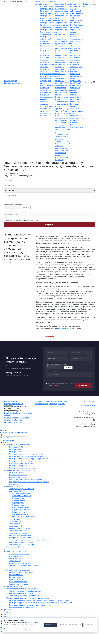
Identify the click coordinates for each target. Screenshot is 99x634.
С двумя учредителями (21, 510)
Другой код (26, 207)
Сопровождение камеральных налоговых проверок (29, 482)
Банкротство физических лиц (17, 586)
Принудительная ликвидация (20, 537)
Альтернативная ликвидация (20, 535)
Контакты (61, 404)
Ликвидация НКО (15, 526)
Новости (6, 614)
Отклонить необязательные (70, 625)
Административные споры (19, 554)
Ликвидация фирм (62, 4)
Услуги (37, 4)
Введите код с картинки (10, 210)
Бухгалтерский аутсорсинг (19, 477)
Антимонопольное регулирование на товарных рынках (62, 131)
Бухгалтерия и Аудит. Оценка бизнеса (45, 80)
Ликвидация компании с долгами (21, 542)
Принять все (50, 625)
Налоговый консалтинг (18, 475)
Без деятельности (19, 512)
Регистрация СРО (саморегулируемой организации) (47, 32)
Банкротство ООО (16, 575)
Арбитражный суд (62, 109)
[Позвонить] (3, 430)
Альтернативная (61, 25)
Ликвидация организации (19, 533)
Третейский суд (61, 111)
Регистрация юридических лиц (18, 445)
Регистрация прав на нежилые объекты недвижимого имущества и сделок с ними (75, 95)
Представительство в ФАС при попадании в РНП (62, 145)
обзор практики (63, 328)
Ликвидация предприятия (19, 531)
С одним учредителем (20, 507)
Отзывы (45, 404)
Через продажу (61, 27)
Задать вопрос (77, 82)
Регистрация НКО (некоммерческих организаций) (47, 25)
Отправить (49, 225)
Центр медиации (61, 401)
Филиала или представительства (24, 517)
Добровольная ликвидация (19, 528)
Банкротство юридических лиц (75, 6)
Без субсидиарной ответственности (76, 11)
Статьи (5, 617)
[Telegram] (5, 430)
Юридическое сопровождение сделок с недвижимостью (27, 598)
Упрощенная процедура (18, 584)
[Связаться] (1, 430)
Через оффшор (61, 30)
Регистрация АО (46, 11)
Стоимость (59, 53)
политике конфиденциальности (26, 629)
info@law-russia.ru (88, 405)
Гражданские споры (16, 556)
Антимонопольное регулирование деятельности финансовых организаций (62, 122)
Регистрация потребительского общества (47, 64)
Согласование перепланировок (21, 607)
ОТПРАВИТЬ (83, 385)
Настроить (89, 625)
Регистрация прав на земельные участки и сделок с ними (76, 108)
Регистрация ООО (47, 9)
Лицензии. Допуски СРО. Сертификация (75, 59)
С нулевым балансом (20, 514)
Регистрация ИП (46, 13)
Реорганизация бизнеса (15, 547)
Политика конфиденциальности (16, 418)
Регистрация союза (47, 76)
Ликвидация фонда (62, 90)
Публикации (49, 401)
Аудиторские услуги (47, 85)
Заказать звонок (65, 82)
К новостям (49, 336)
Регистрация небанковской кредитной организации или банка (46, 41)
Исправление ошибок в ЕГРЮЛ (21, 463)
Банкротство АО (76, 20)
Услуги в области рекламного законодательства (62, 138)
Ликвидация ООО (16, 491)
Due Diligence (14, 484)
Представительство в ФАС (19, 563)
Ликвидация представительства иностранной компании (30, 540)
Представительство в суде (16, 551)
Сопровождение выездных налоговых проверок (27, 479)
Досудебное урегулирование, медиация (61, 157)
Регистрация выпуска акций (19, 465)
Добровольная (61, 23)
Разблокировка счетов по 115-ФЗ (76, 55)
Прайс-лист (53, 404)
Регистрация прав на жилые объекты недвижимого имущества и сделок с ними (39, 600)
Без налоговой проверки (61, 18)
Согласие (36, 220)
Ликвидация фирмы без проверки (22, 544)
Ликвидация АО (15, 524)
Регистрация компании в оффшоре (45, 57)
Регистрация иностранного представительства (47, 18)
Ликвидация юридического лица (60, 8)
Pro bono (38, 404)
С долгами (59, 50)
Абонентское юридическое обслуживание (75, 48)
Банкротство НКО (16, 579)
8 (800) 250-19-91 (53, 1)
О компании (39, 401)
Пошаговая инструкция (21, 493)
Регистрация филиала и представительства (47, 71)
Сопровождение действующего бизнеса (76, 41)
